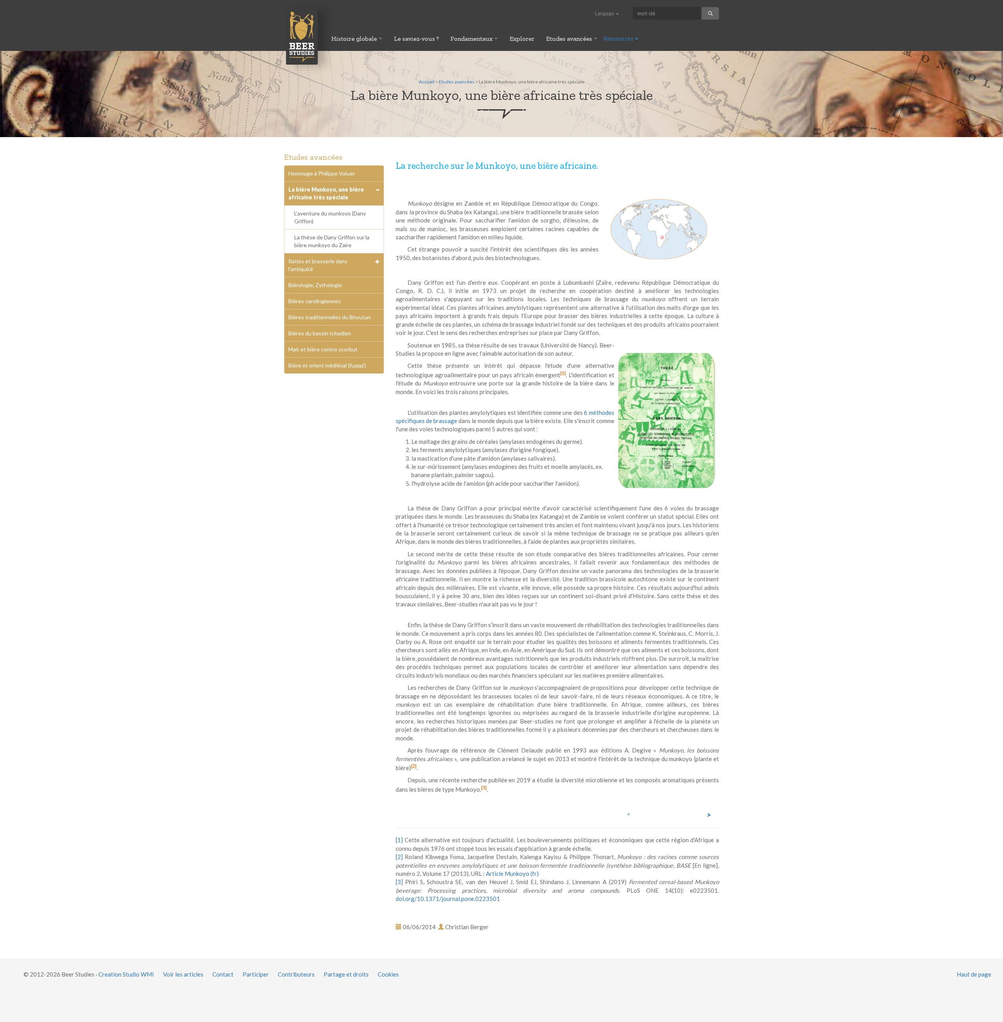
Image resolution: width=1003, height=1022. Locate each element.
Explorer (522, 38)
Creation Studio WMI (126, 974)
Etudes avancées (570, 38)
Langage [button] (605, 13)
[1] (563, 373)
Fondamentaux (472, 38)
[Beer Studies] (302, 36)
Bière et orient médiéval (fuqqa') (327, 365)
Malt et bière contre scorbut (323, 349)
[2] (413, 766)
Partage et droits (346, 974)
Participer (256, 974)
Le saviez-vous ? (416, 38)
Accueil (427, 82)
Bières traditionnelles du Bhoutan (329, 317)
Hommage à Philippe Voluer (321, 173)
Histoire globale (354, 38)
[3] (484, 787)
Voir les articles (183, 974)
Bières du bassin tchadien (319, 333)
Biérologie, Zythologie (315, 285)
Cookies (388, 974)
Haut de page (974, 974)
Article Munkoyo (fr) (512, 873)
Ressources (619, 38)
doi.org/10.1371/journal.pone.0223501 (448, 898)
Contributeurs (296, 974)
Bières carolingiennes (314, 301)
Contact (223, 974)
